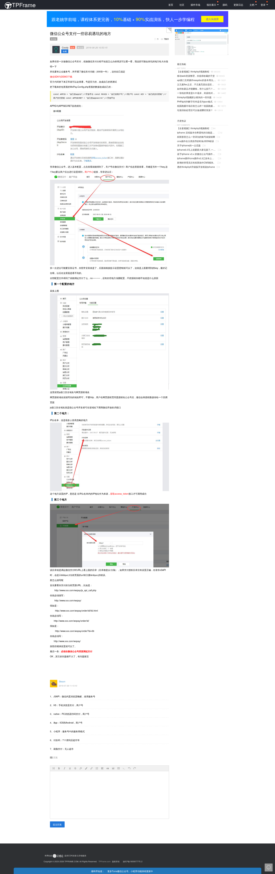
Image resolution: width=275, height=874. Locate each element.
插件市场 (195, 4)
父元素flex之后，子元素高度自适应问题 (196, 84)
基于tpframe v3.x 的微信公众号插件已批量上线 (196, 154)
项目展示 (211, 4)
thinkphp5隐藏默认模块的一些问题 (194, 97)
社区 (182, 4)
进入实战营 (212, 19)
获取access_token (119, 493)
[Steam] (53, 683)
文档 (252, 4)
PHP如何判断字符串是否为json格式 (194, 101)
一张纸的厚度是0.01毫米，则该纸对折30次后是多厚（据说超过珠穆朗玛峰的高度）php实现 (196, 93)
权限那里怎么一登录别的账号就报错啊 (196, 136)
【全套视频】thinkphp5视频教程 (193, 71)
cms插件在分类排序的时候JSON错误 (195, 141)
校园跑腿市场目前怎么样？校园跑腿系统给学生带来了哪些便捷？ (196, 105)
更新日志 (238, 4)
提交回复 (57, 824)
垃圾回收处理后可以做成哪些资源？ (195, 110)
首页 (170, 4)
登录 (263, 4)
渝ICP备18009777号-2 (132, 861)
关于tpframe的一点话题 (189, 145)
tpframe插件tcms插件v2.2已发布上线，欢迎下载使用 (196, 158)
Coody (72, 47)
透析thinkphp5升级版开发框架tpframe (196, 166)
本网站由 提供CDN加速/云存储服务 (65, 855)
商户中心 (89, 171)
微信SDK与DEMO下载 (61, 76)
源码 (224, 4)
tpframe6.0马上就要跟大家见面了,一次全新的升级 (196, 149)
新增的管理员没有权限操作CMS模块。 (196, 162)
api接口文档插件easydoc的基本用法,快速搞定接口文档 (196, 80)
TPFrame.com (105, 861)
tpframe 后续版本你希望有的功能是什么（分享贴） (196, 132)
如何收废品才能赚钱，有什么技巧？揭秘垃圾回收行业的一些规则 (196, 88)
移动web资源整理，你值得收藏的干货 (196, 75)
